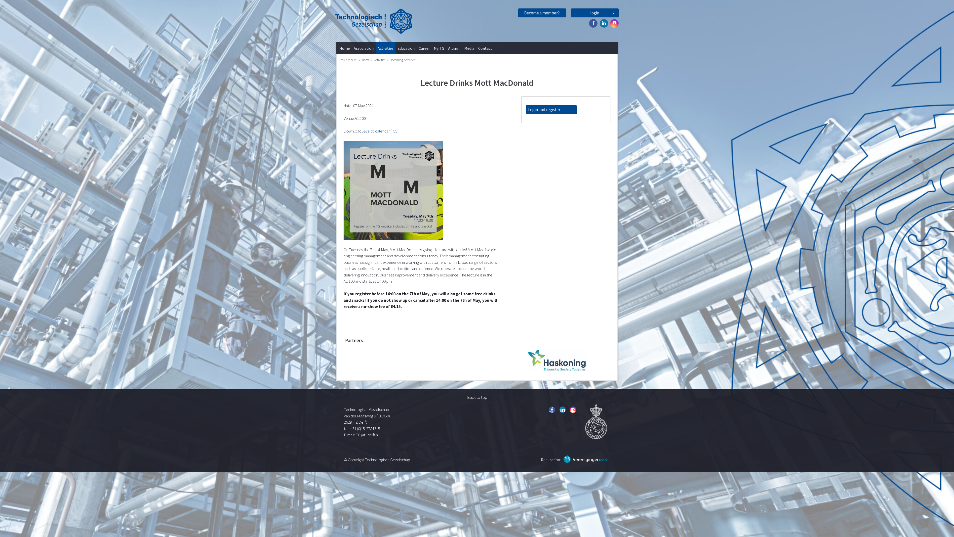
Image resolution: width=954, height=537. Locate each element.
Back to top (477, 397)
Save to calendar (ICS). (380, 131)
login (594, 13)
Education (406, 48)
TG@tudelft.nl (368, 435)
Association (364, 48)
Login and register (544, 109)
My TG (439, 48)
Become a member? (542, 13)
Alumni (454, 48)
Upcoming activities (402, 60)
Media (469, 48)
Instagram (614, 23)
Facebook (593, 23)
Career (424, 48)
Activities (386, 48)
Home (344, 48)
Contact (485, 48)
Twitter (604, 23)
